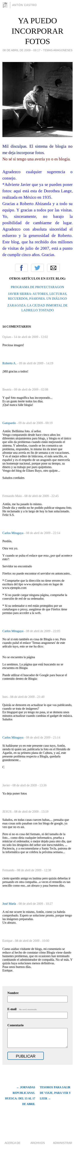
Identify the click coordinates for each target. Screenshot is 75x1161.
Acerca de (12, 1142)
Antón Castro (24, 5)
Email (53, 268)
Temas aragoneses (57, 50)
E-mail (22, 1009)
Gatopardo (9, 423)
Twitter (37, 268)
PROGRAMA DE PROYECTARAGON (37, 287)
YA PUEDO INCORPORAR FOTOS (37, 31)
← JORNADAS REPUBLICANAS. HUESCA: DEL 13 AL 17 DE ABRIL (20, 1096)
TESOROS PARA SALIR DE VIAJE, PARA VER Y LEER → (55, 1093)
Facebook (21, 268)
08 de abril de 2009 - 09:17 (21, 50)
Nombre (13, 993)
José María (9, 903)
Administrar (62, 1142)
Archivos (37, 1142)
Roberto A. (9, 363)
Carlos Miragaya (13, 533)
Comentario (15, 1025)
